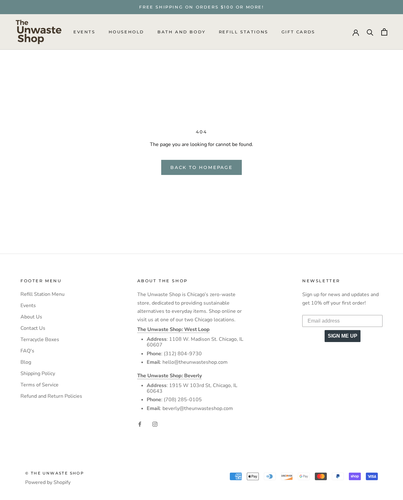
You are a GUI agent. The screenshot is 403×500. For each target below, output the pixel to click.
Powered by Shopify (48, 482)
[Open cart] (384, 32)
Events (84, 32)
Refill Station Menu (42, 294)
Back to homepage (201, 167)
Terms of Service (39, 384)
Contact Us (32, 328)
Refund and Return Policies (51, 396)
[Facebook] (139, 423)
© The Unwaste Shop (54, 473)
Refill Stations (243, 32)
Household (126, 32)
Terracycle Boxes (39, 339)
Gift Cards (298, 32)
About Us (31, 316)
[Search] (370, 32)
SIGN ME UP (342, 336)
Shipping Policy (37, 373)
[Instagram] (154, 423)
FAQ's (27, 350)
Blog (25, 362)
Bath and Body (181, 32)
